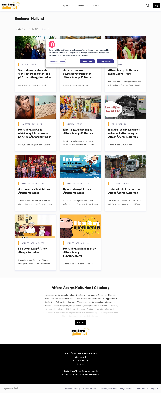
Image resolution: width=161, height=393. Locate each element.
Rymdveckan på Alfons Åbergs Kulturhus (77, 190)
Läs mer (80, 322)
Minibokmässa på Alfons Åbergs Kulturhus (33, 250)
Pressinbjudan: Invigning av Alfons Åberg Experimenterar (79, 252)
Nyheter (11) (20, 29)
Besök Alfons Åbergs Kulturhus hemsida (80, 371)
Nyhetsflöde (142, 388)
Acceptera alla (105, 61)
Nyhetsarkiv (68, 5)
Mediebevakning (72, 388)
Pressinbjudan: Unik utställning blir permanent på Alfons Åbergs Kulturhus (34, 133)
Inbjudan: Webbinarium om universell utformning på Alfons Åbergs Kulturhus (124, 133)
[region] (81, 53)
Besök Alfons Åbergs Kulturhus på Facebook (81, 374)
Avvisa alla (87, 61)
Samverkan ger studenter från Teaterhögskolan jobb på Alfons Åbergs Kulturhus (34, 73)
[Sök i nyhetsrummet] (147, 5)
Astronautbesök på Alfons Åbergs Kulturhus (34, 190)
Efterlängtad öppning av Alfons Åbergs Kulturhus (78, 131)
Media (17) (33, 29)
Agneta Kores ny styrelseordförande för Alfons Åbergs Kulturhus (78, 73)
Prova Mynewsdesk (108, 388)
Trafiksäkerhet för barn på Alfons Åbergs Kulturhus (124, 190)
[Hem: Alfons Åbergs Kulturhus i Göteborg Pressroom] (10, 5)
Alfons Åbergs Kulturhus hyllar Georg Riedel (123, 71)
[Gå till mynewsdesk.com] (11, 388)
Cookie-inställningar (57, 61)
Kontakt (96, 5)
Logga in (154, 388)
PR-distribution (89, 388)
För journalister (126, 388)
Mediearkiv (83, 5)
